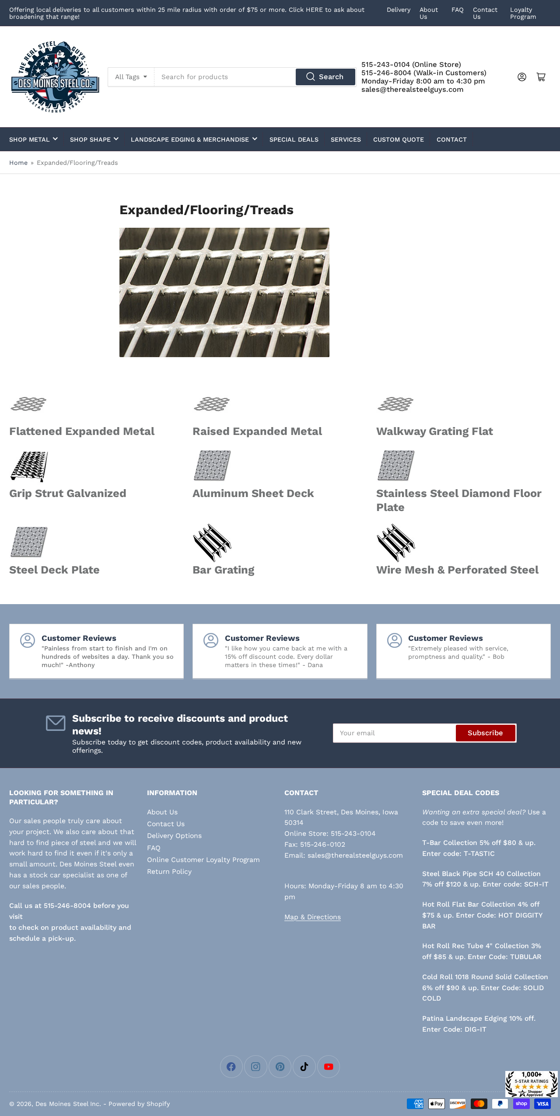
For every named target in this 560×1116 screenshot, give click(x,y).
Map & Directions (312, 917)
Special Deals (294, 139)
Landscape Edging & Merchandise (190, 139)
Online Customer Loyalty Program (203, 859)
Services (346, 139)
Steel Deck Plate (54, 569)
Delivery (398, 9)
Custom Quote (398, 139)
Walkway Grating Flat (434, 431)
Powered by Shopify (139, 1103)
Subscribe (485, 733)
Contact (452, 139)
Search (331, 77)
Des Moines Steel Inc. (68, 1103)
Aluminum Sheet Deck (253, 493)
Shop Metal (29, 139)
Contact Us (166, 824)
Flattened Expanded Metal (81, 431)
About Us (162, 812)
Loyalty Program (523, 13)
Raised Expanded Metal (257, 431)
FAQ (458, 9)
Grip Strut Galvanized (67, 493)
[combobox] (255, 77)
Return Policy (169, 871)
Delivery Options (174, 835)
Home (18, 162)
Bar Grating (223, 569)
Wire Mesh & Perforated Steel (457, 569)
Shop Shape (90, 139)
